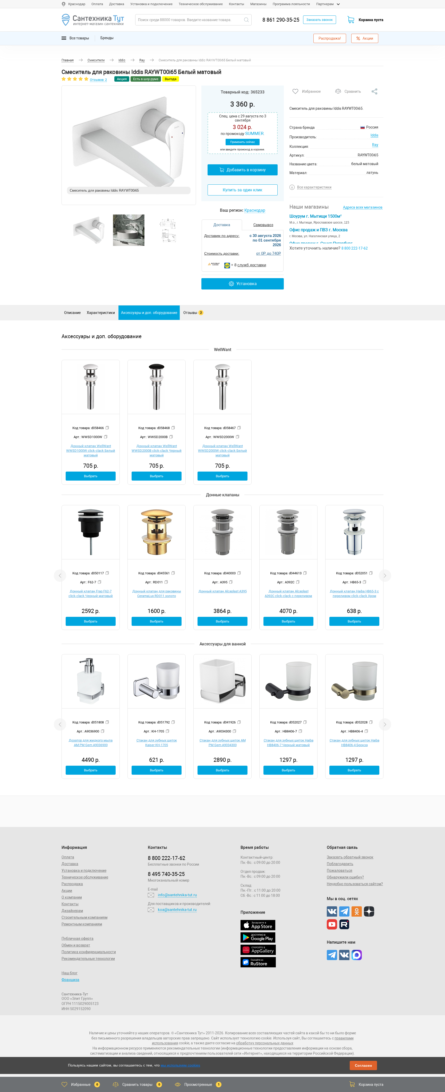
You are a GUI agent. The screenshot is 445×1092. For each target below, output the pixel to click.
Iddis (374, 135)
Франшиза (70, 980)
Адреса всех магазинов (362, 207)
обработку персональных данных (264, 1043)
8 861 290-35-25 (280, 20)
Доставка (116, 4)
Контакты (236, 4)
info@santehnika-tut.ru (177, 895)
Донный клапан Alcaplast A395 (223, 591)
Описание (72, 313)
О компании (72, 897)
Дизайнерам (72, 911)
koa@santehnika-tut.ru (177, 909)
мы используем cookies (180, 1065)
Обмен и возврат (76, 945)
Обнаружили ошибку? (345, 877)
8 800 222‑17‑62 (166, 858)
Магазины (258, 4)
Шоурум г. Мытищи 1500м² (315, 216)
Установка (246, 283)
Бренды (107, 38)
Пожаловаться (339, 870)
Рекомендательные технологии (88, 959)
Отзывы (192, 313)
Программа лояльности (291, 4)
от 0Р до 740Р (268, 253)
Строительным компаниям (84, 917)
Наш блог (70, 973)
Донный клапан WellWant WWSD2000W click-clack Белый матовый (222, 450)
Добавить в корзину (246, 169)
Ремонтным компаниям (82, 924)
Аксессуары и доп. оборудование (149, 313)
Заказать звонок (319, 20)
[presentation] (60, 575)
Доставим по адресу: (221, 236)
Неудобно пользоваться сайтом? (355, 884)
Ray (375, 145)
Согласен (363, 1065)
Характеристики (101, 313)
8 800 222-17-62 (354, 248)
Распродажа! (330, 38)
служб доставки (251, 265)
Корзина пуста (371, 20)
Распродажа (72, 884)
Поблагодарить (340, 864)
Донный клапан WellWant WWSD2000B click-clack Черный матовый (157, 450)
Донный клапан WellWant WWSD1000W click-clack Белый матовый (90, 450)
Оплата (97, 4)
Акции (368, 38)
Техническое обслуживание (201, 4)
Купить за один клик (242, 189)
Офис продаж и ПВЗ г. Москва (318, 229)
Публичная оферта (77, 938)
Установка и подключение (151, 4)
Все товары (79, 38)
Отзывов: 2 (98, 80)
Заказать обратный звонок (350, 857)
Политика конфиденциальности (89, 952)
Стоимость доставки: (221, 253)
